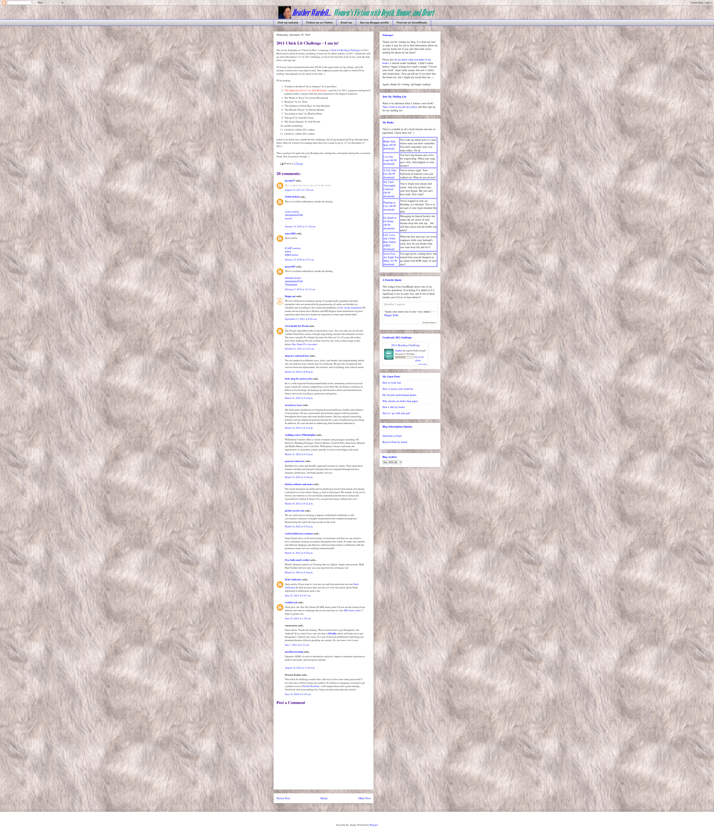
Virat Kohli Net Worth (296, 326)
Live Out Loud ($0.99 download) (390, 160)
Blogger (374, 824)
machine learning (294, 651)
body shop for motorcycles (298, 378)
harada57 (290, 180)
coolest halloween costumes (299, 533)
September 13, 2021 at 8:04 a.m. (301, 319)
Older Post (364, 798)
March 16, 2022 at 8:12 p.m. (299, 427)
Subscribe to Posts (392, 436)
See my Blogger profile (374, 22)
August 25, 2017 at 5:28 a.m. (299, 190)
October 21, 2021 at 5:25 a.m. (299, 348)
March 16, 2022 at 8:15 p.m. (299, 454)
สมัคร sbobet (291, 254)
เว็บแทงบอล (291, 284)
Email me (346, 22)
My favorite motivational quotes (399, 395)
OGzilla (332, 633)
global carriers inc (294, 510)
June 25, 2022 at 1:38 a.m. (298, 618)
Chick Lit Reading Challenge (345, 50)
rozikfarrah (291, 602)
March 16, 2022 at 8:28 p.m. (299, 552)
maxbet (288, 218)
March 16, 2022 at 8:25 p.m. (299, 526)
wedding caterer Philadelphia (300, 434)
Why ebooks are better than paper (400, 401)
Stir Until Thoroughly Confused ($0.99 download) (389, 189)
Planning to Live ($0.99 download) (389, 206)
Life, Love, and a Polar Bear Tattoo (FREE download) (389, 242)
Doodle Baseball (310, 686)
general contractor (295, 461)
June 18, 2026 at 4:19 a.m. (298, 694)
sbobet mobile (292, 211)
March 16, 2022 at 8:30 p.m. (299, 572)
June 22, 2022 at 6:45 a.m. (298, 595)
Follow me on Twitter (319, 22)
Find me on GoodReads (412, 22)
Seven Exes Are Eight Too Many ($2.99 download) (391, 259)
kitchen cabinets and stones (299, 484)
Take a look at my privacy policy (399, 107)
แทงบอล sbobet (293, 278)
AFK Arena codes (352, 610)
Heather (398, 350)
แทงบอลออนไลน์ (294, 215)
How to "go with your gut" (396, 413)
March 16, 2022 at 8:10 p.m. (299, 398)
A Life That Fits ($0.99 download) (389, 173)
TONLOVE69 (292, 196)
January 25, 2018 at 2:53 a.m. (299, 259)
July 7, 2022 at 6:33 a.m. (297, 644)
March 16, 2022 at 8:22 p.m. (299, 503)
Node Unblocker (293, 579)
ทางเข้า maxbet (293, 248)
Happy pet (290, 296)
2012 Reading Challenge (405, 345)
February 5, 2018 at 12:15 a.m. (300, 289)
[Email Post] (281, 163)
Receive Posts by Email (394, 442)
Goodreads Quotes (429, 322)
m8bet (288, 251)
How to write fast (391, 382)
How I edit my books (393, 407)
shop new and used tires (297, 355)
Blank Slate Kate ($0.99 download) (389, 145)
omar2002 (290, 233)
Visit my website (288, 22)
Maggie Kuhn (391, 315)
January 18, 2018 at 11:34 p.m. (300, 226)
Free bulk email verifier (297, 560)
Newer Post (283, 798)
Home (324, 798)
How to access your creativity (397, 389)
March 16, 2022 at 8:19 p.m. (299, 477)
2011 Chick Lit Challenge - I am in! (307, 43)
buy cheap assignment (351, 307)
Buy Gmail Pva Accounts (304, 344)
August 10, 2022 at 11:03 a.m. (300, 667)
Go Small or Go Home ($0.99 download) (389, 223)
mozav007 (290, 266)
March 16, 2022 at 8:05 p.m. (299, 371)
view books (422, 364)
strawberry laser (293, 405)
